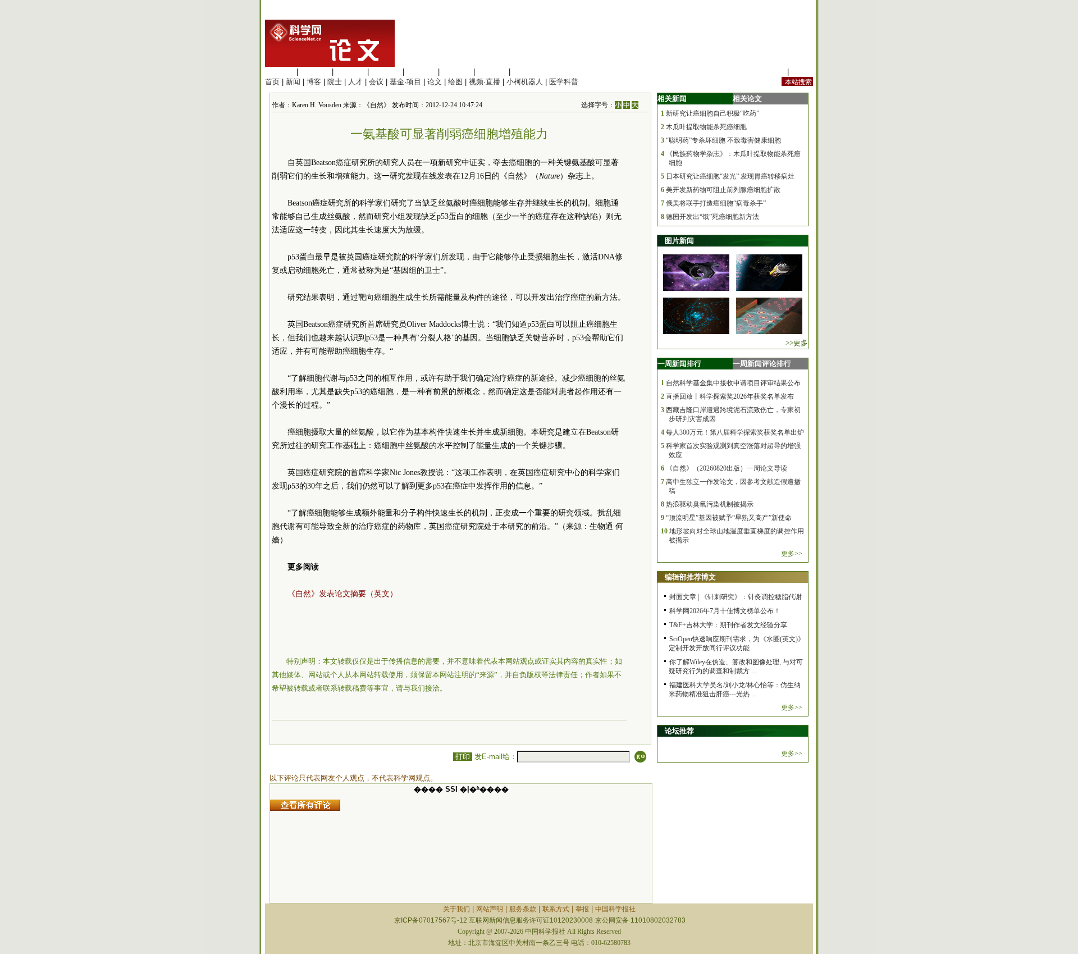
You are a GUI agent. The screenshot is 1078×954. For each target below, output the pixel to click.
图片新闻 (679, 240)
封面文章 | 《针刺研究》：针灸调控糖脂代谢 (735, 597)
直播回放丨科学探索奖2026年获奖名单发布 (730, 396)
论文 (434, 81)
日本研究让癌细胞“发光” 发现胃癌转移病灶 (730, 176)
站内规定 (770, 71)
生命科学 (279, 71)
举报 (582, 909)
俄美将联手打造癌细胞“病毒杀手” (716, 203)
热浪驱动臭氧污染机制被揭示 (709, 504)
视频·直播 (484, 81)
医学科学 (315, 71)
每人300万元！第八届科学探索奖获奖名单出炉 (735, 432)
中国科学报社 (615, 909)
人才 (355, 81)
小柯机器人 (524, 81)
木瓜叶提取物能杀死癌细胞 (706, 127)
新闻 (293, 81)
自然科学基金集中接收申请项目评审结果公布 (733, 383)
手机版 (802, 71)
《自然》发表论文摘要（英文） (342, 594)
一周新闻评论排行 (762, 363)
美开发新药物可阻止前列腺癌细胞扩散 (723, 190)
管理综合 (527, 71)
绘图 (455, 81)
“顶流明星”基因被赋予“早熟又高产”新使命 (729, 518)
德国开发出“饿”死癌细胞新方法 (712, 217)
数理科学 (491, 71)
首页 (272, 81)
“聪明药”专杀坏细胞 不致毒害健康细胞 (723, 140)
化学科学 (350, 71)
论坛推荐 (679, 731)
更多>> (791, 554)
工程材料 (385, 71)
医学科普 (563, 81)
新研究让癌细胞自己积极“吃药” (712, 113)
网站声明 (489, 909)
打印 (462, 756)
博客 (314, 81)
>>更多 (796, 343)
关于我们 (456, 909)
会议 (376, 81)
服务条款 (522, 909)
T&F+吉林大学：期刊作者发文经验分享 (728, 625)
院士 (334, 81)
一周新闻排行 (679, 363)
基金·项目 (405, 81)
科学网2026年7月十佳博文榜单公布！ (724, 611)
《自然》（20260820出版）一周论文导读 (726, 468)
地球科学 (456, 71)
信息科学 (421, 71)
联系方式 (555, 909)
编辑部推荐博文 (690, 577)
